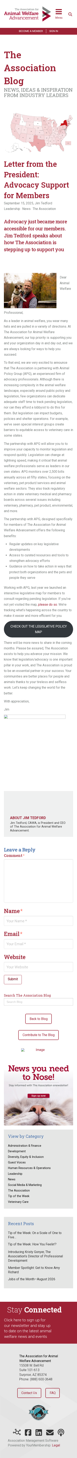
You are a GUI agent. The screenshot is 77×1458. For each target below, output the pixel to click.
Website (14, 957)
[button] (59, 14)
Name (13, 910)
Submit (13, 979)
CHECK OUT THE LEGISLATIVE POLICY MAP (38, 629)
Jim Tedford (43, 203)
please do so (47, 604)
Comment (14, 855)
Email (13, 933)
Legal (56, 1445)
